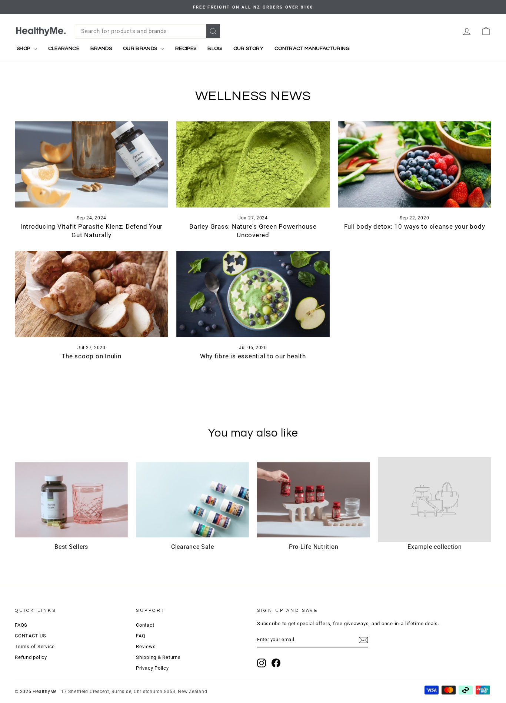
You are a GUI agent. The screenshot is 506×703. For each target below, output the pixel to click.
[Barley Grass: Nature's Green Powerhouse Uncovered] (253, 164)
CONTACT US (30, 636)
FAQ (140, 636)
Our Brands (141, 48)
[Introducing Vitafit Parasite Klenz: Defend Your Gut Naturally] (91, 164)
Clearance (63, 48)
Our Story (248, 48)
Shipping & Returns (158, 657)
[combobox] (147, 31)
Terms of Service (35, 646)
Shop (24, 48)
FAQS (21, 625)
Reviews (146, 646)
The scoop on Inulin (91, 356)
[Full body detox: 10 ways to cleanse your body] (414, 164)
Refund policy (31, 657)
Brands (101, 48)
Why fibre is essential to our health (253, 356)
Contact (145, 625)
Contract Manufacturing (312, 48)
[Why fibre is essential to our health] (253, 294)
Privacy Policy (152, 668)
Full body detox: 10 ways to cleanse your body (414, 226)
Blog (214, 48)
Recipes (185, 48)
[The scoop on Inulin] (91, 294)
